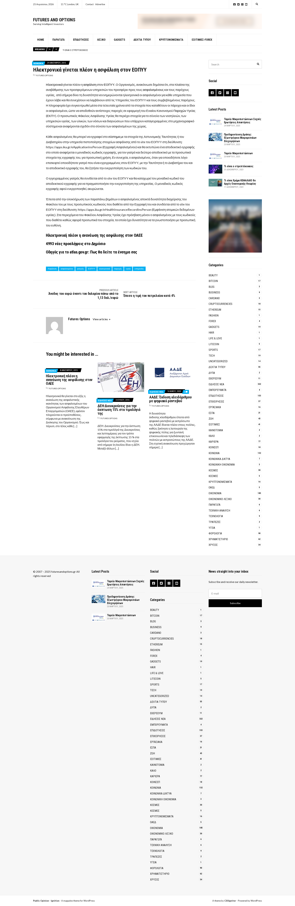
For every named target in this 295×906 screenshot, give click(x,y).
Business (214, 292)
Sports (213, 349)
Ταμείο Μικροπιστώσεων (238, 153)
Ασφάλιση (52, 268)
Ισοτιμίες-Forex (202, 39)
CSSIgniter (230, 900)
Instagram (242, 4)
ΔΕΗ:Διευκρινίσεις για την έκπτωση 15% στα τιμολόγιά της (118, 410)
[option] (162, 49)
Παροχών (179, 111)
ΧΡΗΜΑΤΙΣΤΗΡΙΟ (218, 539)
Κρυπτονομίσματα (171, 39)
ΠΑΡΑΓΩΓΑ (214, 504)
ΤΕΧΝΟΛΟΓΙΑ (216, 516)
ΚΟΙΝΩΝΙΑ (38, 63)
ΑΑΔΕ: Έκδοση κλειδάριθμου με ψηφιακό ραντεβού (170, 399)
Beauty (213, 275)
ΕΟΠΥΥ (109, 84)
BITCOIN (213, 281)
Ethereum (215, 309)
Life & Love (215, 338)
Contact (90, 4)
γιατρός (80, 268)
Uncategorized (218, 361)
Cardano (214, 298)
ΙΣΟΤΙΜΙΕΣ (214, 424)
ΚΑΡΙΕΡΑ (214, 441)
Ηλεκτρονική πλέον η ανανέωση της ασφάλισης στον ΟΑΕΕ (94, 235)
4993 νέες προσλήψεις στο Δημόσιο (75, 243)
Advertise (100, 4)
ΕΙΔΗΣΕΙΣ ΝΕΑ (105, 400)
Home (40, 39)
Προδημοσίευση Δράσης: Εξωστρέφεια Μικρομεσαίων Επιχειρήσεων (240, 138)
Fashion (214, 315)
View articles (100, 319)
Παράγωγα (58, 39)
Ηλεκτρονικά (54, 84)
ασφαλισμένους (153, 90)
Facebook (234, 4)
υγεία (128, 268)
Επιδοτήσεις (81, 39)
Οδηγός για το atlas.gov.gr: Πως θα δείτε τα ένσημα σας (91, 252)
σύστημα (114, 137)
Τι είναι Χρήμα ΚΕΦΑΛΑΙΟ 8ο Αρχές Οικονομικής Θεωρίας (240, 182)
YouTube (246, 4)
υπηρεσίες (139, 268)
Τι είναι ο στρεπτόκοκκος (75, 49)
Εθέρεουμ (215, 378)
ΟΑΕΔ (212, 487)
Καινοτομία (216, 430)
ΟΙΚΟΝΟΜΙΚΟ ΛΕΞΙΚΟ (220, 499)
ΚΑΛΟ (212, 436)
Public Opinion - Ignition (46, 900)
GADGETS (119, 39)
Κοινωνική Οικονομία (222, 464)
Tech (212, 355)
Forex (212, 321)
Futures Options (44, 75)
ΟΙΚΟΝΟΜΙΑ (215, 493)
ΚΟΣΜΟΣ (213, 470)
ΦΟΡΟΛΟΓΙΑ (215, 533)
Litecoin (214, 344)
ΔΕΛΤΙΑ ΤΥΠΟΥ (142, 39)
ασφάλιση (89, 84)
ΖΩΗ (211, 418)
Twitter (238, 4)
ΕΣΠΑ (212, 413)
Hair (211, 332)
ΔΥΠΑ (212, 373)
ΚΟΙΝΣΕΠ (214, 447)
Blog (211, 286)
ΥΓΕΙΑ (212, 527)
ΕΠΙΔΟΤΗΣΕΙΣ (216, 395)
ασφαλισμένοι (67, 268)
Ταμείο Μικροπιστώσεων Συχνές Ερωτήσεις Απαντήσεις (242, 120)
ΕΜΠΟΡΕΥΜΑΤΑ (217, 390)
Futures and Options (54, 19)
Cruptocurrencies (220, 304)
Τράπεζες (215, 522)
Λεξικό (101, 39)
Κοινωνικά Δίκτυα (219, 459)
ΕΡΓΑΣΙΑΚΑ (215, 407)
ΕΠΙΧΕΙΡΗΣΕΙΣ (216, 401)
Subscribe (235, 603)
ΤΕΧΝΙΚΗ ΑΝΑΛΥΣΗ (219, 510)
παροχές (118, 268)
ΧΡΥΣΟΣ (213, 545)
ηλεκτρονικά (104, 268)
